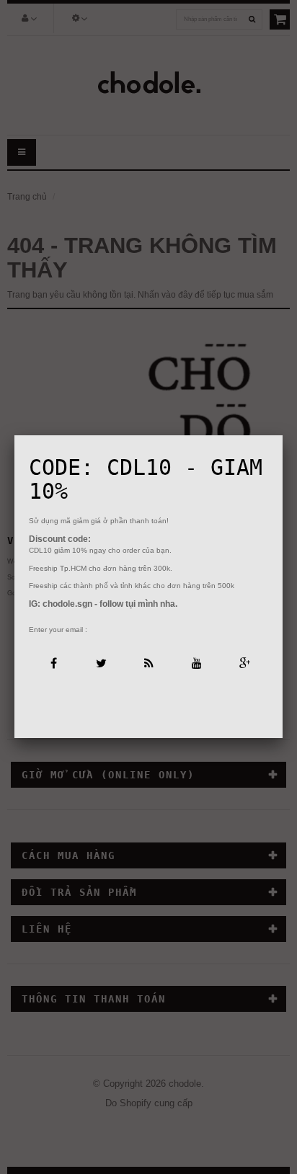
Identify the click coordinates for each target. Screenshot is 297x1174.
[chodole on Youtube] (196, 662)
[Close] (283, 435)
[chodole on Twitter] (100, 662)
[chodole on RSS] (148, 662)
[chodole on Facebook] (52, 662)
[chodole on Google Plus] (244, 662)
